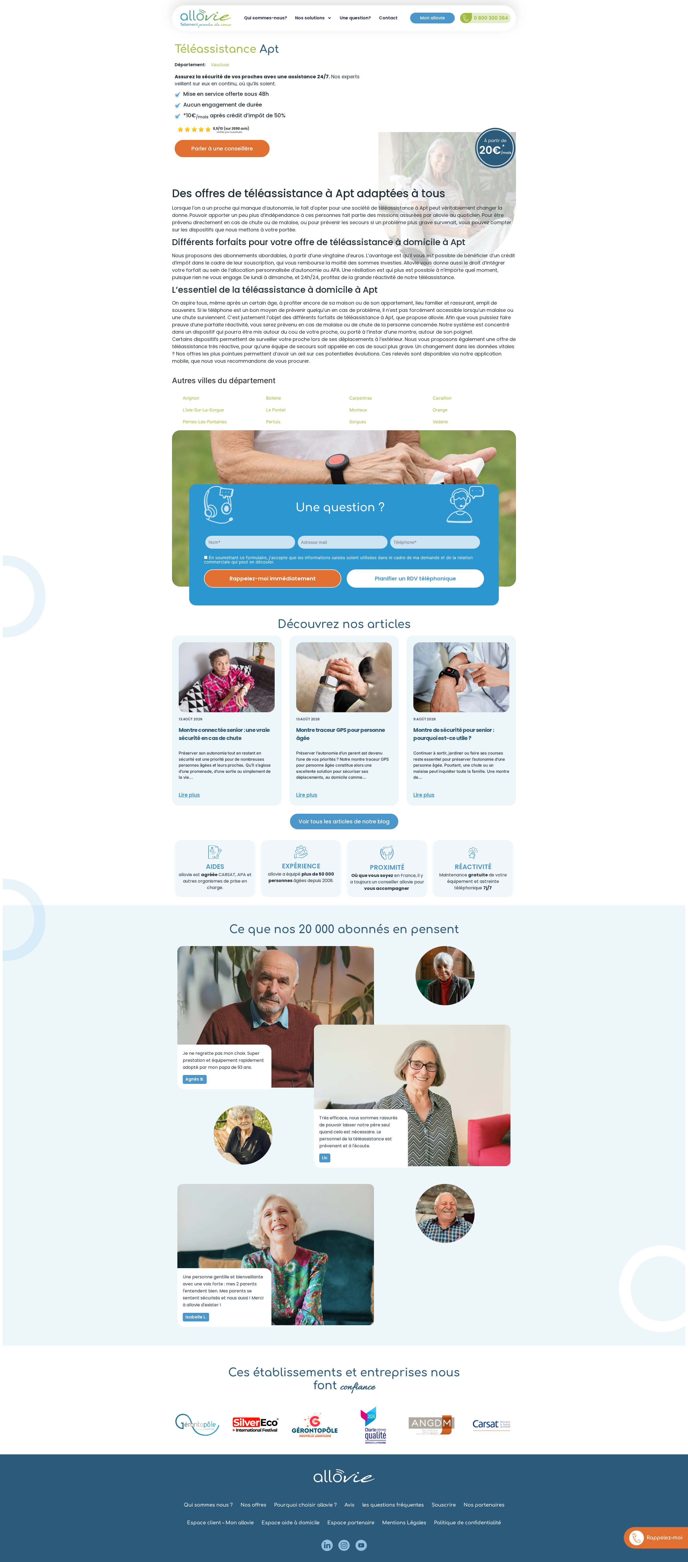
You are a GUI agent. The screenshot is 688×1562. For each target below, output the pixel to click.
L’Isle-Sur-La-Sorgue (203, 409)
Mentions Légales (404, 1522)
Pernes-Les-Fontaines (205, 421)
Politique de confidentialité (467, 1522)
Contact (388, 18)
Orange (440, 409)
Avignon (191, 398)
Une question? (355, 18)
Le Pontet (276, 409)
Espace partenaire (350, 1522)
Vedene (440, 421)
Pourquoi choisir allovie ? (305, 1505)
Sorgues (357, 421)
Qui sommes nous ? (208, 1505)
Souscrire (444, 1505)
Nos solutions (310, 18)
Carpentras (360, 398)
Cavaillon (442, 398)
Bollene (273, 398)
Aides (215, 866)
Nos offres (253, 1505)
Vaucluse (220, 64)
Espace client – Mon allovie (220, 1522)
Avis (349, 1505)
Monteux (358, 409)
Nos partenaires (484, 1505)
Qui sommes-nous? (265, 18)
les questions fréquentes (393, 1505)
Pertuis (273, 421)
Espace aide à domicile (290, 1522)
